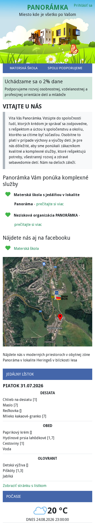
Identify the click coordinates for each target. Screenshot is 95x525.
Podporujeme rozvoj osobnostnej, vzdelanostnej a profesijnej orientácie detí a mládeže (46, 88)
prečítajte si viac (50, 204)
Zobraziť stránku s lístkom (24, 485)
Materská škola (26, 248)
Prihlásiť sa (83, 5)
